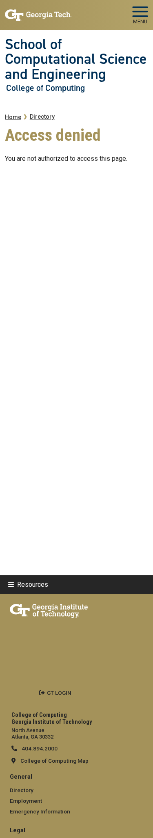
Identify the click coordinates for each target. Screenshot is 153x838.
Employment (26, 800)
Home (13, 117)
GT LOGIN (59, 692)
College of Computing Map (54, 760)
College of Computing (45, 88)
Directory (42, 116)
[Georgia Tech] (49, 609)
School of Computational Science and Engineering (76, 59)
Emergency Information (40, 811)
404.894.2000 (39, 748)
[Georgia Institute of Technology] (38, 12)
